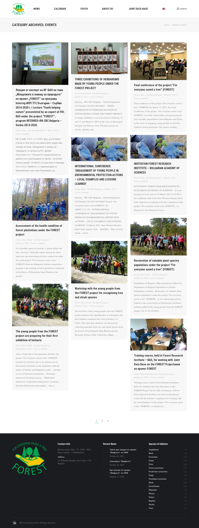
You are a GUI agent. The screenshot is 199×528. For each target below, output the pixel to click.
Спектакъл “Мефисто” (120, 461)
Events (18, 130)
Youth (88, 93)
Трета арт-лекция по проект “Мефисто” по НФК (123, 451)
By (37, 130)
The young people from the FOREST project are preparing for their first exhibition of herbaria (37, 336)
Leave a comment (23, 133)
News (24, 130)
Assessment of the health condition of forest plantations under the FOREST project (39, 230)
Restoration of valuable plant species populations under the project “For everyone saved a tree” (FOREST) (156, 265)
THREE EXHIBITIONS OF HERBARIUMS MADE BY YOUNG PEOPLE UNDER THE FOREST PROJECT (97, 84)
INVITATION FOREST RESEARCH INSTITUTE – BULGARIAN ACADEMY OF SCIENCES (157, 168)
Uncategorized (151, 374)
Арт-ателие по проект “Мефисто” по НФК (120, 471)
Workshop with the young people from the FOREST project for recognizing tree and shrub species (99, 293)
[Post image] (105, 450)
